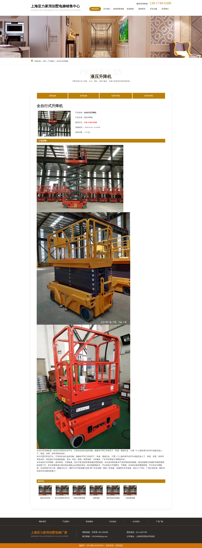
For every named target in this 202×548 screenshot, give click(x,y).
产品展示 (51, 61)
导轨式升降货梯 (79, 498)
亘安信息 (119, 545)
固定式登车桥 (45, 498)
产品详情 (43, 141)
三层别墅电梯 (130, 498)
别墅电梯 (96, 498)
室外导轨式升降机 (113, 498)
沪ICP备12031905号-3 (95, 545)
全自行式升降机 (62, 61)
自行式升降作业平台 (62, 498)
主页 (44, 61)
